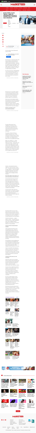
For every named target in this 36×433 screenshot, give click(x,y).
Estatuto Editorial (12, 422)
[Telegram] (3, 46)
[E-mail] (3, 42)
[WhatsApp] (3, 37)
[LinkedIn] (3, 40)
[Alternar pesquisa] (1, 4)
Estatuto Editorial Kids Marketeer (13, 424)
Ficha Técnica (21, 419)
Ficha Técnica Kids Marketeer (22, 422)
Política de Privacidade (22, 423)
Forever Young (18, 428)
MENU (9, 1)
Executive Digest (8, 428)
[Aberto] (34, 4)
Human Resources (13, 428)
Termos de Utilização (22, 424)
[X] (3, 44)
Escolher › (8, 56)
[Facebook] (3, 35)
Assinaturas (12, 419)
